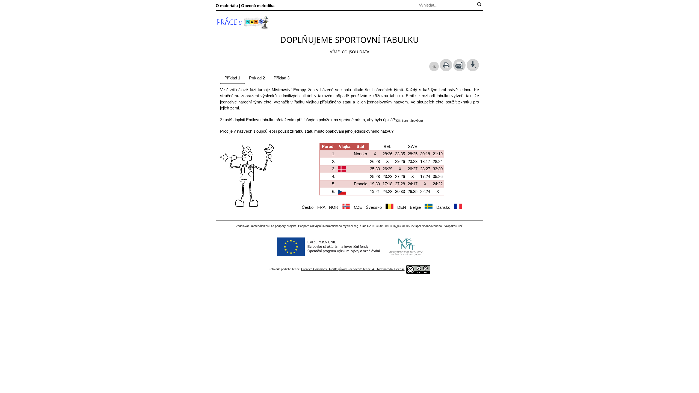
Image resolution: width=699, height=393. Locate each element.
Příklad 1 (232, 78)
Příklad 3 (281, 78)
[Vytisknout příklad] (446, 65)
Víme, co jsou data (349, 51)
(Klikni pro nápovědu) (409, 120)
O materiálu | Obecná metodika (245, 5)
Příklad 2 (257, 78)
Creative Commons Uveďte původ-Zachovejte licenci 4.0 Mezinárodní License (353, 269)
